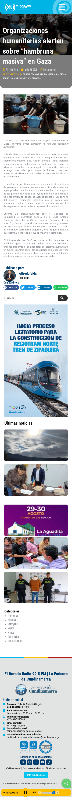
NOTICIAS (16, 74)
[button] (11, 287)
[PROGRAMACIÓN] (4, 792)
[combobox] (31, 298)
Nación (11, 628)
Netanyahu (13, 624)
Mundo (11, 632)
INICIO (6, 74)
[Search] (63, 298)
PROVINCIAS (13, 615)
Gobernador (13, 636)
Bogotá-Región (15, 640)
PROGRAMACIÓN (12, 793)
